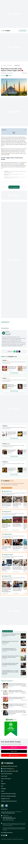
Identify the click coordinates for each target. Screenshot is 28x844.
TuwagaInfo (9, 65)
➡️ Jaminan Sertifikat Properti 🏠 (9, 771)
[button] (25, 129)
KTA (2, 781)
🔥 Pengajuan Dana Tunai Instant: (9, 766)
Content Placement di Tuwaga (8, 793)
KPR (2, 786)
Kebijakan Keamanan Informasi (9, 801)
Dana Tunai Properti (6, 778)
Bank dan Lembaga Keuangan (8, 796)
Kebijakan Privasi (5, 798)
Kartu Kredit (4, 776)
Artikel (4, 65)
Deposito (3, 783)
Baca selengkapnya (14, 187)
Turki (19, 162)
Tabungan (3, 788)
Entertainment (5, 322)
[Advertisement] (14, 14)
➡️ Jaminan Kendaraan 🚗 (7, 768)
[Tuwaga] (3, 333)
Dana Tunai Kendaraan (6, 773)
